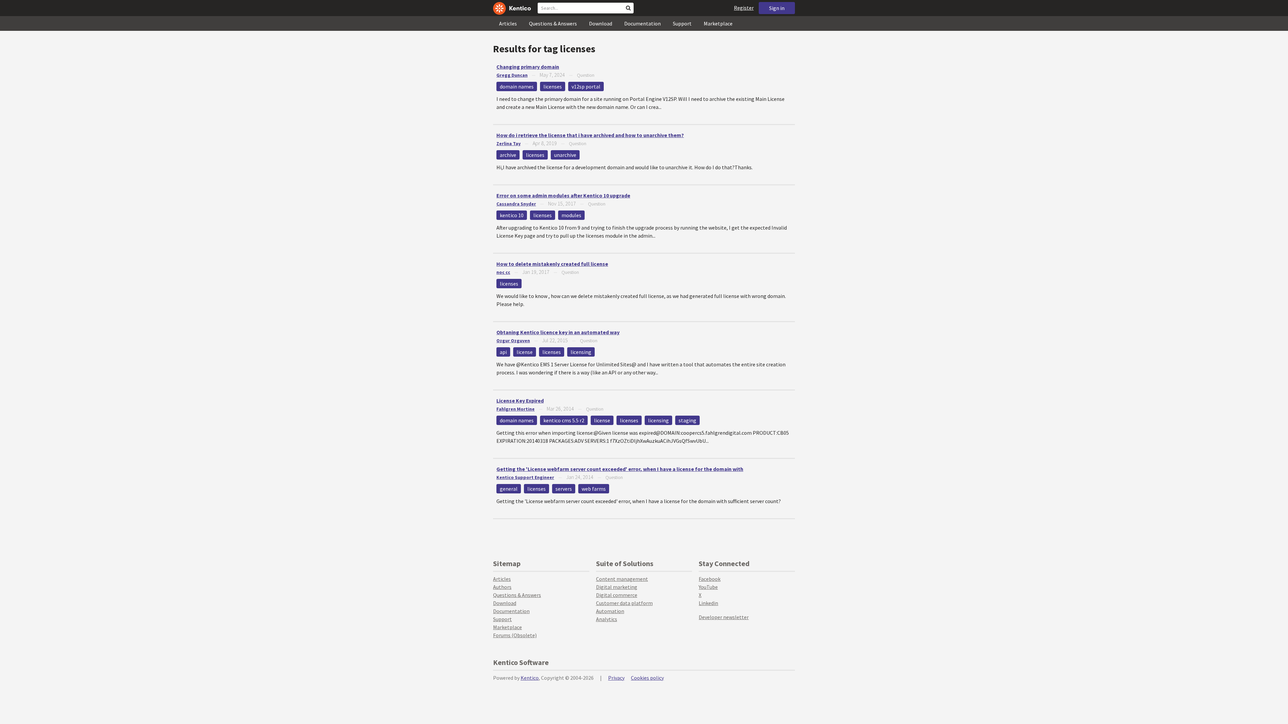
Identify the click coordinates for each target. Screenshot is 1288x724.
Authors (502, 587)
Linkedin (708, 603)
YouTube (708, 587)
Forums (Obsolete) (515, 635)
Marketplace (718, 23)
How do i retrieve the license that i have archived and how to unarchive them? (590, 135)
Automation (610, 611)
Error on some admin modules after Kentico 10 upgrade (563, 195)
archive (508, 155)
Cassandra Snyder (516, 204)
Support (682, 23)
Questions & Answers (553, 23)
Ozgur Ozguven (513, 341)
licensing (581, 352)
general (509, 488)
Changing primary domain (527, 66)
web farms (594, 488)
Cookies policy (647, 677)
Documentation (642, 23)
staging (687, 420)
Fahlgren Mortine (515, 409)
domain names (517, 86)
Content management (622, 579)
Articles (508, 23)
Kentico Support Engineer (525, 477)
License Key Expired (520, 400)
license (525, 352)
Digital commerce (616, 595)
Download (600, 23)
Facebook (709, 579)
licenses (552, 86)
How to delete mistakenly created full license (552, 263)
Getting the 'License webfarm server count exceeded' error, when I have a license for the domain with (619, 469)
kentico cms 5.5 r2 (563, 420)
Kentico (530, 677)
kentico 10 (512, 215)
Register (744, 7)
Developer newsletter (724, 617)
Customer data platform (624, 603)
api (503, 352)
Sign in (777, 8)
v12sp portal (586, 86)
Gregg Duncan (512, 75)
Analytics (606, 619)
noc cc (503, 272)
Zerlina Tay (508, 143)
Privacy (616, 677)
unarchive (565, 155)
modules (571, 215)
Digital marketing (616, 587)
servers (563, 488)
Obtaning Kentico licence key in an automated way (558, 332)
